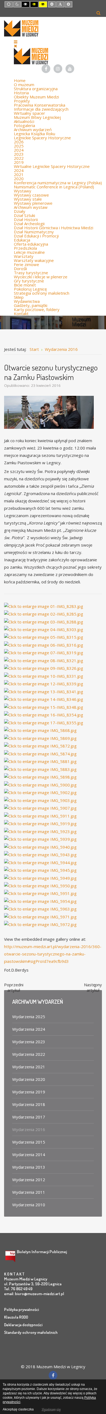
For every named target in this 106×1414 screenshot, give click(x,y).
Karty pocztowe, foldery (37, 309)
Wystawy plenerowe (33, 203)
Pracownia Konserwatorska (39, 105)
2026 (19, 141)
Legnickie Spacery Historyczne (42, 137)
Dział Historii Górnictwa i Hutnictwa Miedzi (53, 227)
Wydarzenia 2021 (28, 1066)
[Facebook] (46, 68)
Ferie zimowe (26, 264)
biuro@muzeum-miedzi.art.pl (39, 1293)
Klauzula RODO (16, 1317)
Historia (21, 92)
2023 (19, 154)
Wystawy (22, 191)
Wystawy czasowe (31, 195)
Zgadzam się (50, 1409)
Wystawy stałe (28, 199)
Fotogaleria (24, 125)
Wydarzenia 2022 (28, 1054)
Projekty (22, 101)
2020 (19, 178)
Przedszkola (25, 248)
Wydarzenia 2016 (28, 1129)
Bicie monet (25, 285)
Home (20, 80)
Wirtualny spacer (29, 113)
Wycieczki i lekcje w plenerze (40, 276)
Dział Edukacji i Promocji (36, 236)
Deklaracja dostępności (23, 1324)
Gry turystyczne (29, 281)
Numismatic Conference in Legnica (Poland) (54, 186)
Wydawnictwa (27, 301)
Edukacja (22, 240)
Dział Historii (26, 219)
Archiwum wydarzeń (33, 129)
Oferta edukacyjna (31, 244)
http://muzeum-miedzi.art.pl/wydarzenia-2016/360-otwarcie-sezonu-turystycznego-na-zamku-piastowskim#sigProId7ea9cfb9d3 (52, 954)
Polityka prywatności (21, 1309)
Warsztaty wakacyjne (34, 260)
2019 (19, 162)
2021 (19, 174)
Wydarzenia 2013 (28, 1167)
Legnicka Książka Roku (34, 133)
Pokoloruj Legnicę (30, 289)
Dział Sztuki (24, 215)
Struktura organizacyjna (36, 88)
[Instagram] (58, 68)
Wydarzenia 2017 (28, 1117)
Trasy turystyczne (31, 272)
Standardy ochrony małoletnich (31, 1332)
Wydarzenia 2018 (28, 1104)
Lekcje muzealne (29, 252)
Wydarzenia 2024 (28, 1029)
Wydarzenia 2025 (28, 1016)
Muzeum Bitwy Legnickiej (37, 117)
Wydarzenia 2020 (28, 1079)
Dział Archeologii (29, 223)
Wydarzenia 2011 (28, 1192)
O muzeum (24, 84)
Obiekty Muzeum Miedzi (36, 97)
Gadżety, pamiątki (30, 305)
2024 (19, 150)
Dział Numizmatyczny (34, 231)
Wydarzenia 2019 (28, 1092)
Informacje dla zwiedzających (41, 109)
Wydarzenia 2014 (28, 1154)
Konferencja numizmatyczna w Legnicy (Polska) (58, 182)
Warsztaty (23, 256)
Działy (19, 211)
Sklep (19, 297)
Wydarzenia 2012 (28, 1179)
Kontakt (21, 313)
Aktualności (24, 121)
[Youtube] (70, 68)
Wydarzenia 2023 (28, 1041)
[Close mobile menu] (15, 46)
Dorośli (20, 268)
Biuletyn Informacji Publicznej (42, 1251)
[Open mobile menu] (15, 41)
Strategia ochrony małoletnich (41, 293)
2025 (19, 146)
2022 (19, 158)
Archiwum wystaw (31, 207)
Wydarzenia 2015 (28, 1142)
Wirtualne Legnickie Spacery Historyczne (52, 166)
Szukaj (98, 13)
